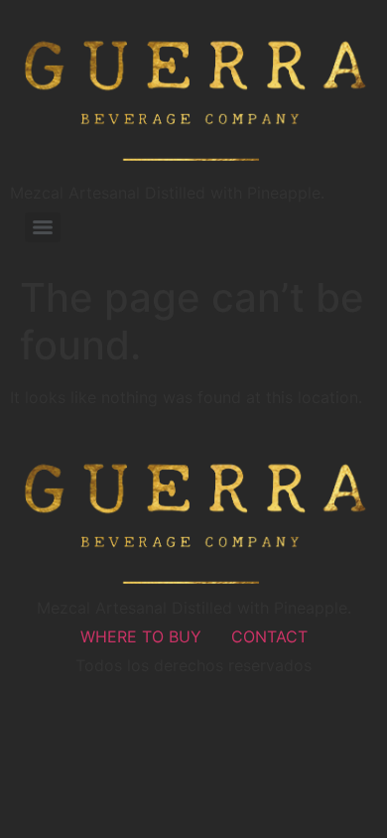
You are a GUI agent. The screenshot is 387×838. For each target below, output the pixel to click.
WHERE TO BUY (140, 636)
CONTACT (269, 636)
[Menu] (43, 227)
